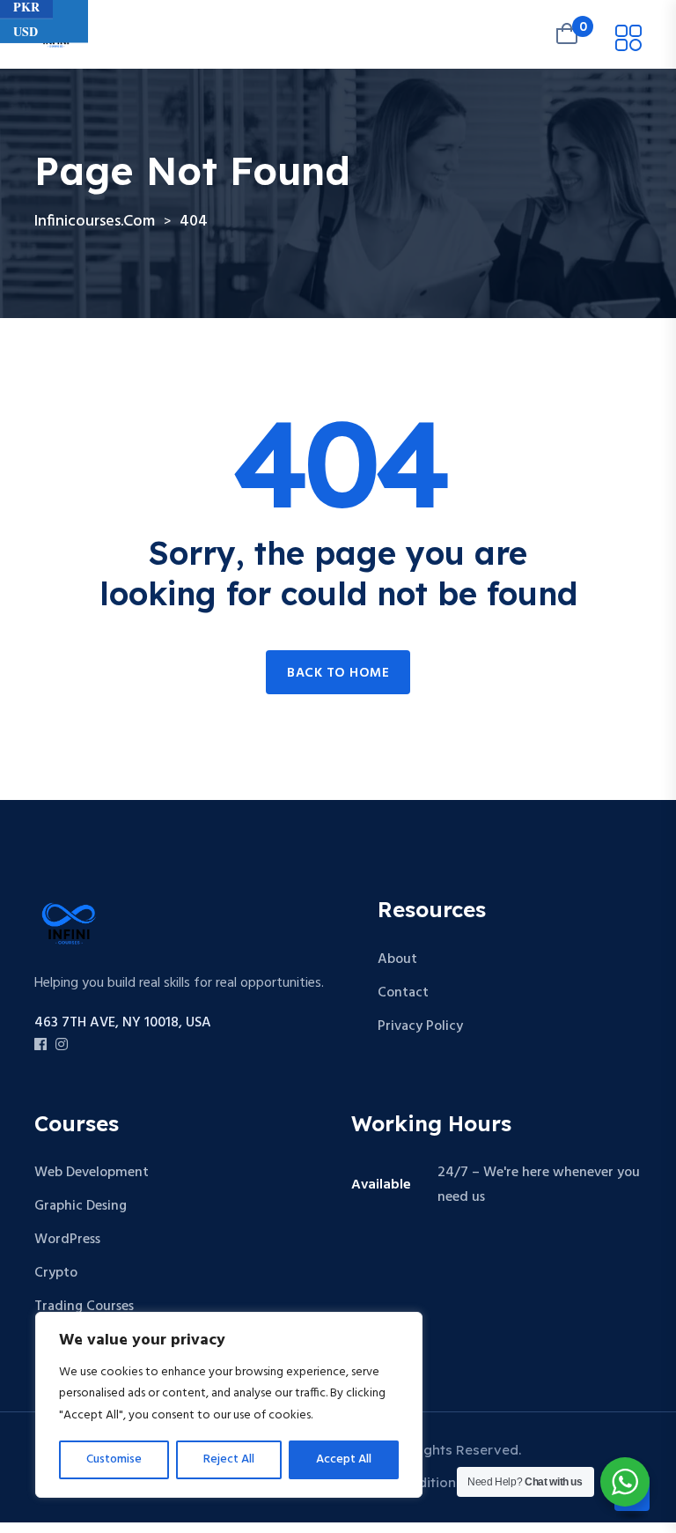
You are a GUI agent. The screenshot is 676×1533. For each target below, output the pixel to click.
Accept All (343, 1459)
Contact (403, 992)
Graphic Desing (80, 1206)
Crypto (55, 1273)
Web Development (91, 1172)
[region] (228, 1405)
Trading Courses (84, 1306)
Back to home (338, 673)
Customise (114, 1459)
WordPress (67, 1239)
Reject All (228, 1459)
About (397, 959)
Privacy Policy (420, 1026)
